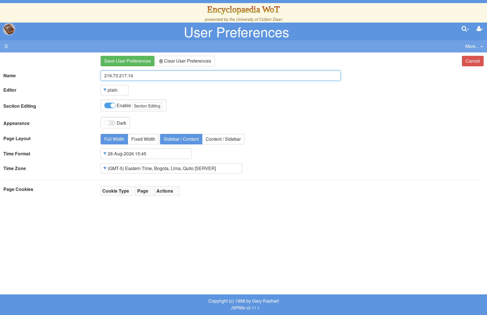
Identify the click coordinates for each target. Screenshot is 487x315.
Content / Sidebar (223, 139)
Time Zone (14, 168)
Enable (138, 105)
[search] (465, 28)
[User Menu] (480, 28)
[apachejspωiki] (9, 29)
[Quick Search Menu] (465, 28)
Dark (121, 123)
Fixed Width (143, 139)
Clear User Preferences (187, 61)
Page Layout (16, 138)
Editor (9, 90)
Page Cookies (18, 189)
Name (9, 75)
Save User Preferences (127, 61)
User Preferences (236, 31)
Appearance (16, 123)
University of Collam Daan (259, 19)
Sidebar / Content (181, 139)
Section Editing (19, 106)
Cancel (473, 61)
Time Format (16, 154)
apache (9, 29)
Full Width (114, 139)
